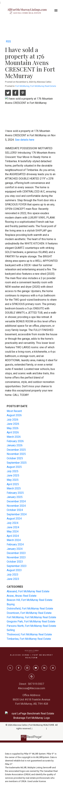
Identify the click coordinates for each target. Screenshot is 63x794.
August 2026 (14, 415)
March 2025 (14, 488)
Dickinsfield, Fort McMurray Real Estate (30, 608)
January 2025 (15, 497)
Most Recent (14, 411)
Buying (11, 604)
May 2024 (12, 531)
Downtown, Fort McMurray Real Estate (29, 613)
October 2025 (15, 458)
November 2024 (16, 505)
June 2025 (13, 475)
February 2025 (15, 492)
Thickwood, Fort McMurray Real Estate (29, 634)
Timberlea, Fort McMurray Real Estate (29, 638)
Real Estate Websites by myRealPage (31, 732)
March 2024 (14, 540)
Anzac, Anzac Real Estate (21, 595)
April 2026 (13, 432)
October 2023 (15, 561)
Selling (11, 630)
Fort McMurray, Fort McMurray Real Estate (35, 86)
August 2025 (14, 466)
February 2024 (15, 544)
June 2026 (13, 423)
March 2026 (14, 436)
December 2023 (16, 553)
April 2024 (13, 535)
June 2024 (13, 527)
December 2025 (16, 449)
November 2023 (16, 557)
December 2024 (16, 501)
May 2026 (12, 428)
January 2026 (15, 445)
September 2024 (17, 514)
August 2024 (14, 518)
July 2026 (12, 419)
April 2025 (13, 484)
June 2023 (13, 579)
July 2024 (12, 523)
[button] (10, 668)
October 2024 (15, 510)
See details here (24, 139)
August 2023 (14, 570)
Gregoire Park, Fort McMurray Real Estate (31, 621)
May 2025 (12, 479)
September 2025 (17, 462)
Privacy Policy (39, 728)
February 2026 (15, 441)
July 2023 (12, 574)
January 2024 (15, 548)
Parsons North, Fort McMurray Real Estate (31, 625)
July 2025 (12, 471)
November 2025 (16, 454)
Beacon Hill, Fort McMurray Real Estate (29, 600)
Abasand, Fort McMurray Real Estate (28, 591)
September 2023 (17, 566)
